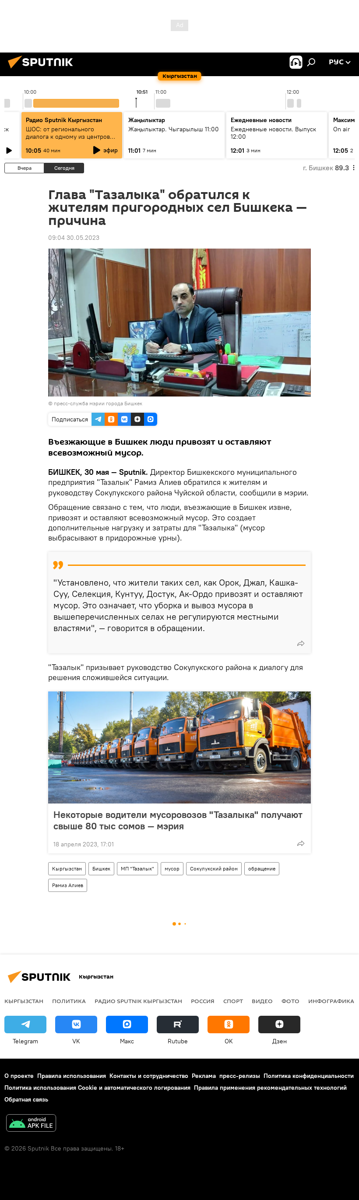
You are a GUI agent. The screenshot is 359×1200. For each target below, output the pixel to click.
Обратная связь (26, 1099)
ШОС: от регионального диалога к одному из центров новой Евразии (68, 136)
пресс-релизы (239, 1076)
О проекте (19, 1076)
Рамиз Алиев (67, 885)
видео (262, 1001)
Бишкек (101, 868)
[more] (301, 643)
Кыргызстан (67, 868)
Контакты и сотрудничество (148, 1076)
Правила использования (71, 1076)
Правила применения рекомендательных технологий (270, 1087)
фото (290, 1001)
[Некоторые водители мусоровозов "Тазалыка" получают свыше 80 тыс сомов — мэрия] (179, 747)
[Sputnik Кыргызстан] (42, 70)
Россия (203, 1001)
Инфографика (331, 1001)
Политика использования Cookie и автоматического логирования (97, 1087)
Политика (69, 1001)
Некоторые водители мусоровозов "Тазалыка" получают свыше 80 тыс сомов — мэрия (178, 820)
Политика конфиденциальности (309, 1076)
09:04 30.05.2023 (73, 238)
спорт (233, 1001)
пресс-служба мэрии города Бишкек (98, 403)
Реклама (204, 1076)
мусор (172, 868)
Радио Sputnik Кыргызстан (64, 120)
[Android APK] (31, 1124)
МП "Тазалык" (137, 868)
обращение (261, 868)
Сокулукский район (214, 868)
